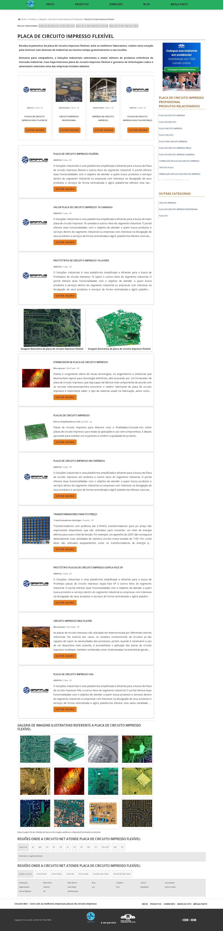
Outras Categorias (175, 194)
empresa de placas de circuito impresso (56, 26)
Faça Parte (201, 904)
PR (61, 847)
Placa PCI (163, 216)
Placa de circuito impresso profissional (178, 209)
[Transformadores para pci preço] (36, 543)
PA (122, 847)
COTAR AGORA (35, 130)
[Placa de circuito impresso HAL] (36, 703)
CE (96, 847)
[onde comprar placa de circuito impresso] (69, 781)
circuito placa (166, 167)
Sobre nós (169, 904)
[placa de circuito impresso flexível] (52, 328)
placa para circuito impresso (173, 141)
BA (88, 847)
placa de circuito (167, 122)
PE (82, 847)
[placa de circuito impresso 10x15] (137, 749)
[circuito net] (30, 4)
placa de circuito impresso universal (92, 26)
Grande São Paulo (101, 874)
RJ (33, 847)
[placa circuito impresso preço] (35, 749)
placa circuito (166, 135)
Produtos (156, 904)
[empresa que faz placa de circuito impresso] (35, 813)
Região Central (25, 874)
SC (68, 847)
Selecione (23, 847)
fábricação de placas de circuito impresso (179, 174)
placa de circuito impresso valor (124, 26)
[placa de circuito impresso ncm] (35, 781)
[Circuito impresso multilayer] (36, 650)
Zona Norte (42, 874)
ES (47, 847)
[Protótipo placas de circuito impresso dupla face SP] (36, 596)
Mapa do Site (184, 904)
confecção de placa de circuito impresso (179, 161)
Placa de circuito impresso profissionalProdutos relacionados (181, 102)
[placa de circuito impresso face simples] (137, 781)
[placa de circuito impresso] (137, 813)
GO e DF (105, 847)
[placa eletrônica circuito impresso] (69, 749)
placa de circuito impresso (172, 115)
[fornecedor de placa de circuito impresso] (103, 749)
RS (75, 847)
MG (40, 847)
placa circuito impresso (170, 128)
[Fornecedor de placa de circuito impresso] (36, 391)
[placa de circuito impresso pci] (69, 813)
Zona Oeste (56, 874)
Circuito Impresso (167, 203)
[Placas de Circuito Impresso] (36, 444)
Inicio (145, 904)
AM (115, 847)
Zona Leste (83, 874)
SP (54, 847)
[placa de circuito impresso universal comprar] (103, 781)
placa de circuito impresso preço (175, 148)
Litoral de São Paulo (122, 874)
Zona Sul (70, 874)
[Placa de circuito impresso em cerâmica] (36, 490)
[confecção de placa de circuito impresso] (103, 813)
